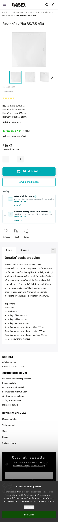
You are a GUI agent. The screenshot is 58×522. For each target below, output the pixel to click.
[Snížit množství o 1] (5, 159)
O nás (4, 431)
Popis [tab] (9, 250)
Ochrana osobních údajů (13, 387)
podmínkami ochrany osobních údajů (29, 465)
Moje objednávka (10, 404)
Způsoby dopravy (10, 443)
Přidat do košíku (32, 171)
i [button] (35, 196)
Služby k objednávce (11, 400)
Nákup (5, 437)
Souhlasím (29, 514)
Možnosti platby (9, 419)
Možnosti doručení (16, 136)
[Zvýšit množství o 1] (20, 159)
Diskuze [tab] (24, 250)
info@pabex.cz (9, 362)
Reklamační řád (9, 383)
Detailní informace (11, 122)
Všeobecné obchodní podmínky (16, 378)
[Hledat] (47, 4)
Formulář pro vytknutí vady (14, 391)
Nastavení (29, 507)
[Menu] (4, 5)
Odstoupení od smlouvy (13, 396)
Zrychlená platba (29, 182)
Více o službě (20, 201)
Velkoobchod (8, 425)
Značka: (8, 91)
